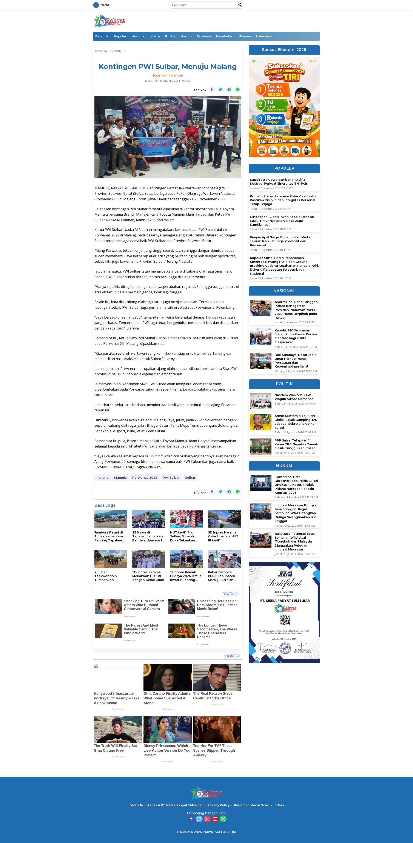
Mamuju (177, 75)
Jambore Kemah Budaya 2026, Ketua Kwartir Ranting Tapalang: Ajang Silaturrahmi (186, 576)
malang (103, 478)
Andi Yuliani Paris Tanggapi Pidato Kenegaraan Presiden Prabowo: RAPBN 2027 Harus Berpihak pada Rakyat (297, 310)
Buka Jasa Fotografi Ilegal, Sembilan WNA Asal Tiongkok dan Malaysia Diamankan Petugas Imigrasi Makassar (295, 541)
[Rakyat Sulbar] (109, 20)
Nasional (138, 36)
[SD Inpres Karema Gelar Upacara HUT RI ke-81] (224, 519)
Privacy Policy (218, 805)
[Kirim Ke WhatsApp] (237, 89)
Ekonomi (204, 36)
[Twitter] (199, 819)
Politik (170, 36)
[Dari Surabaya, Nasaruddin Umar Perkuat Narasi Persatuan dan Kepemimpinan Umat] (260, 361)
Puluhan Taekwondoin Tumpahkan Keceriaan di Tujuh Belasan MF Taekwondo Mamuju (110, 576)
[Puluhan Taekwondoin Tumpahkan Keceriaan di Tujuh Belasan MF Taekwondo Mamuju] (110, 559)
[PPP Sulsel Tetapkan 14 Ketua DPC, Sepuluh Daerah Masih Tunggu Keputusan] (260, 446)
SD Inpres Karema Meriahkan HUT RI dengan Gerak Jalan (148, 576)
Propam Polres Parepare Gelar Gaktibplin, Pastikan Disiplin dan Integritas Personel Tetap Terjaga (283, 200)
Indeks (279, 805)
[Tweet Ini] (220, 89)
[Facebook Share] (212, 89)
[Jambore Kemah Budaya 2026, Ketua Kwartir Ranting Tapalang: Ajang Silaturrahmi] (186, 559)
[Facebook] (191, 819)
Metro (155, 36)
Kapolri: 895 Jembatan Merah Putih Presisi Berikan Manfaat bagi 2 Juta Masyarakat (296, 336)
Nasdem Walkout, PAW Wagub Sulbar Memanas (294, 397)
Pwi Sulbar (171, 478)
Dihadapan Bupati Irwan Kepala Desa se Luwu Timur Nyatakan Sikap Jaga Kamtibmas (282, 221)
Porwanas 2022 (144, 478)
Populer (120, 36)
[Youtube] (215, 819)
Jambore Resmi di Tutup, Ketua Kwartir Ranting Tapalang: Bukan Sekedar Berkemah (110, 536)
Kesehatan (224, 36)
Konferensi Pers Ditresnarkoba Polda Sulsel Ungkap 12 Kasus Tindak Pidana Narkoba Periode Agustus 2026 (296, 485)
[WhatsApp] (223, 819)
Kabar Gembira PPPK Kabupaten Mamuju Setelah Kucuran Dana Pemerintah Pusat (222, 576)
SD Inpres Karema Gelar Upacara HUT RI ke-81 (223, 536)
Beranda (102, 36)
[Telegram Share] (229, 89)
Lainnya (262, 36)
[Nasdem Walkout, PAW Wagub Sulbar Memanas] (260, 401)
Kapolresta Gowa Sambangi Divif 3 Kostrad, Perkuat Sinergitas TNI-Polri (279, 181)
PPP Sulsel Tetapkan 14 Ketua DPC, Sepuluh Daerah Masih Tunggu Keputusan (296, 444)
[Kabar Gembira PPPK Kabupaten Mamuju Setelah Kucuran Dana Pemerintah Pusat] (224, 559)
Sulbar (190, 478)
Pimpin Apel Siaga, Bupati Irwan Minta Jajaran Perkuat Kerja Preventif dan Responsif (280, 241)
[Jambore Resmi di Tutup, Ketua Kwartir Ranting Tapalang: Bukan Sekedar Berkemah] (110, 519)
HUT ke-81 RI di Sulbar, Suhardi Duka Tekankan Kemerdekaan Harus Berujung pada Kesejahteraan (186, 536)
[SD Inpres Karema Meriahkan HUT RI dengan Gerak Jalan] (148, 559)
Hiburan (245, 36)
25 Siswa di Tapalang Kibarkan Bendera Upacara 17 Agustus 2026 (148, 536)
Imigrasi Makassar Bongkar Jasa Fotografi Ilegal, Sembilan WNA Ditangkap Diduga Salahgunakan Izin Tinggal (296, 513)
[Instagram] (207, 819)
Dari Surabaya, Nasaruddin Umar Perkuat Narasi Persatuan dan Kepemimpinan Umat (296, 361)
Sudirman (160, 75)
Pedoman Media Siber (251, 805)
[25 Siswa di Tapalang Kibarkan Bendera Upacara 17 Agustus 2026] (148, 519)
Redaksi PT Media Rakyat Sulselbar (175, 805)
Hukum (186, 36)
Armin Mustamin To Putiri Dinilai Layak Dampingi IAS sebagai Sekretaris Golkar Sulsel (296, 422)
